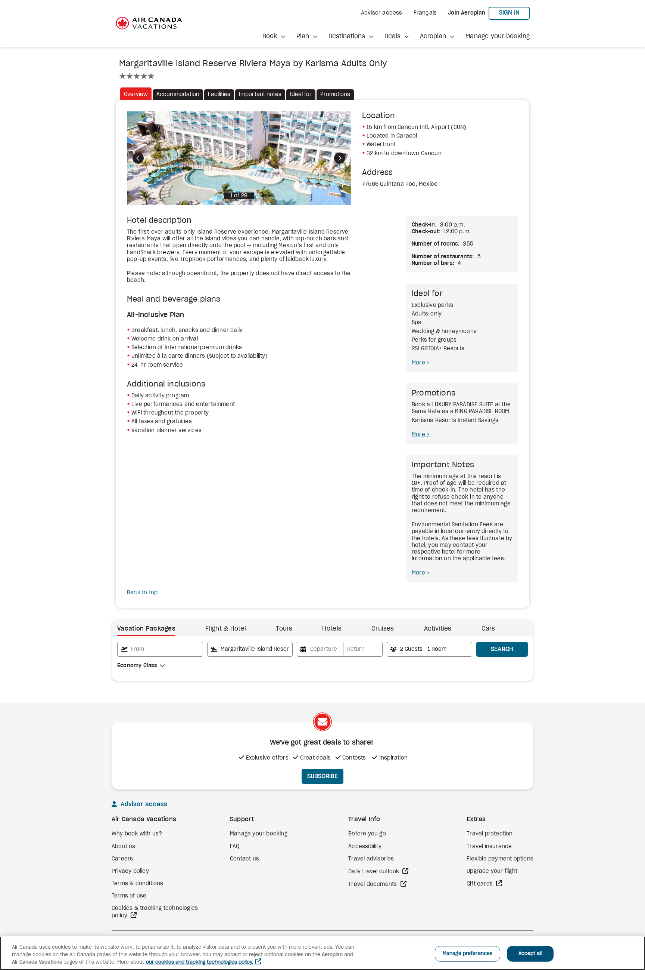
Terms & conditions (137, 883)
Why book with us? (137, 834)
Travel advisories (371, 859)
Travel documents (373, 884)
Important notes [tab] (260, 94)
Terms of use (129, 896)
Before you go (367, 834)
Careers (122, 859)
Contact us (244, 859)
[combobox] (160, 649)
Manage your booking (497, 36)
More (419, 363)
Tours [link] (284, 629)
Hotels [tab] (332, 629)
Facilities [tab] (219, 94)
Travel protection (489, 834)
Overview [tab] (136, 94)
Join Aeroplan (466, 13)
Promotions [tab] (335, 94)
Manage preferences (467, 953)
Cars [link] (488, 629)
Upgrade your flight (492, 871)
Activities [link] (438, 629)
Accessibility (364, 846)
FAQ (235, 846)
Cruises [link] (382, 629)
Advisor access (381, 13)
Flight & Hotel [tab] (225, 629)
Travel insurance (489, 846)
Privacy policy (130, 871)
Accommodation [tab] (177, 94)
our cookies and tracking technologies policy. (199, 962)
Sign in (514, 12)
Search (502, 649)
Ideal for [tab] (301, 94)
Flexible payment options (500, 859)
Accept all (530, 953)
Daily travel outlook (374, 871)
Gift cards (480, 884)
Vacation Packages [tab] (146, 629)
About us (123, 846)
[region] (322, 953)
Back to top (142, 592)
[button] (273, 36)
